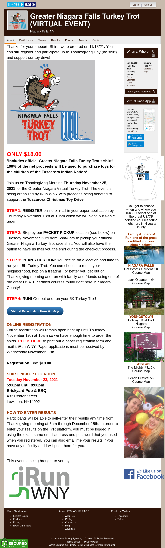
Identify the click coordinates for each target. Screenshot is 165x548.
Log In (135, 4)
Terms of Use (73, 541)
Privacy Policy (91, 541)
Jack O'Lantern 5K (141, 279)
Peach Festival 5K (141, 378)
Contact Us (71, 522)
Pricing (16, 522)
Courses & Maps (148, 70)
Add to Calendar (131, 78)
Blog (67, 525)
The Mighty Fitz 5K (141, 367)
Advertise (70, 528)
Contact (97, 40)
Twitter (120, 519)
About (10, 40)
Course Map (141, 272)
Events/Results (20, 515)
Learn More (132, 131)
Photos (69, 40)
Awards (82, 40)
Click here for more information (100, 544)
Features (17, 519)
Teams (42, 40)
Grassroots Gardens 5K (141, 269)
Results (55, 40)
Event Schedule (131, 84)
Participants (26, 40)
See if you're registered (139, 91)
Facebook (122, 515)
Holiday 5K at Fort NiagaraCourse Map (141, 323)
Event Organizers (22, 525)
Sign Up (148, 4)
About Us (70, 515)
